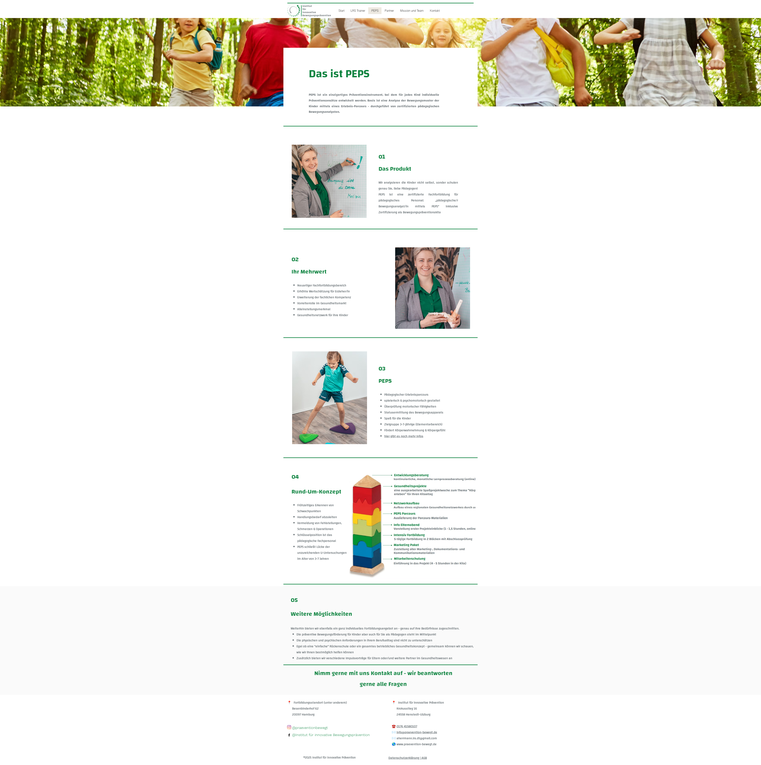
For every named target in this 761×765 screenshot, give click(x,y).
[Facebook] (289, 735)
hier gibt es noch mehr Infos (403, 436)
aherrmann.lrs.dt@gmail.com (417, 738)
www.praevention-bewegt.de (417, 744)
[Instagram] (289, 727)
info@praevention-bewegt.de (417, 732)
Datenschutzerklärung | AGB (407, 758)
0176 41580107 (407, 726)
